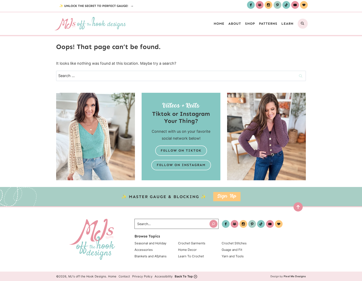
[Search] (213, 224)
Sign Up (226, 197)
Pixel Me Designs (295, 276)
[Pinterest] (277, 5)
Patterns (268, 24)
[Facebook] (251, 5)
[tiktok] (286, 5)
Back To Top (184, 276)
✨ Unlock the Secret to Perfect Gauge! (94, 6)
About (234, 24)
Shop (250, 24)
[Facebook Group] (260, 5)
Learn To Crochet (191, 256)
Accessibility (164, 276)
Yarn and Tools (233, 256)
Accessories (143, 250)
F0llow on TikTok (181, 150)
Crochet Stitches (234, 243)
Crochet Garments (191, 243)
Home (219, 24)
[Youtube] (295, 5)
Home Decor (187, 250)
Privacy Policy (142, 276)
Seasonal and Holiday (150, 243)
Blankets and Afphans (150, 256)
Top (297, 208)
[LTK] (304, 5)
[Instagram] (268, 5)
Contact (124, 276)
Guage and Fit (232, 250)
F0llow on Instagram (181, 165)
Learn (287, 24)
